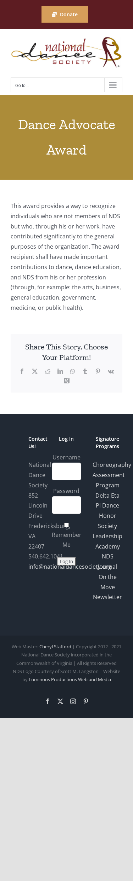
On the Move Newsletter (107, 587)
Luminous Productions (53, 679)
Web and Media (94, 679)
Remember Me (67, 540)
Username (66, 457)
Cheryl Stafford (55, 646)
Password (66, 491)
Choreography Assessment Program (112, 475)
